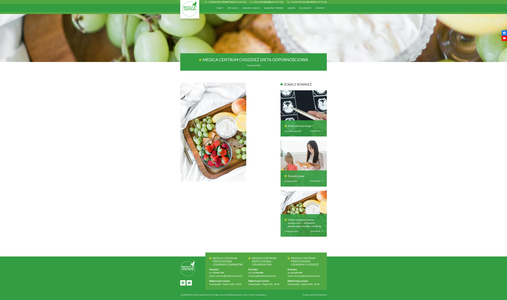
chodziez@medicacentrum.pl (306, 276)
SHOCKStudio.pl (321, 295)
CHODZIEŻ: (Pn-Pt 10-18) (309, 2)
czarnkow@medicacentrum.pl (228, 276)
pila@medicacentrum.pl (265, 276)
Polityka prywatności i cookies (237, 295)
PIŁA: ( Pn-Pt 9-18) (268, 2)
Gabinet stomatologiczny (258, 295)
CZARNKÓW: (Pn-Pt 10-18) (227, 2)
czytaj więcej (315, 131)
